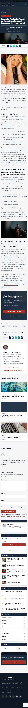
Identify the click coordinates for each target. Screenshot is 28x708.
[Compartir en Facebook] (11, 45)
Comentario (4, 480)
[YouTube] (17, 696)
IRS (19, 326)
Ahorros (12, 687)
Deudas (20, 687)
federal (3, 326)
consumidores (14, 323)
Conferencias (16, 367)
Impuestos (4, 690)
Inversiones (7, 687)
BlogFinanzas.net (19, 1)
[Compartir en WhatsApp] (14, 45)
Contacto (3, 692)
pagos (24, 326)
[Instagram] (10, 696)
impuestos (15, 326)
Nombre (3, 493)
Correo (3, 500)
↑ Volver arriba (14, 704)
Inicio (2, 9)
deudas (20, 323)
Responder (3, 467)
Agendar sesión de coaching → (14, 311)
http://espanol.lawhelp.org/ (11, 285)
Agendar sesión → (14, 662)
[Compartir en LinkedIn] (17, 45)
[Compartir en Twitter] (8, 45)
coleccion (7, 323)
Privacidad (9, 692)
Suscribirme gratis (14, 544)
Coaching (10, 367)
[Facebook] (6, 696)
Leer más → (9, 530)
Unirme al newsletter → (14, 316)
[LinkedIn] (13, 696)
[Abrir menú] (25, 4)
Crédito (16, 687)
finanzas (8, 326)
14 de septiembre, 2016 (5, 458)
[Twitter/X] (3, 696)
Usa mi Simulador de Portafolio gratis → (13, 370)
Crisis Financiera (8, 9)
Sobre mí (5, 367)
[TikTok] (20, 696)
